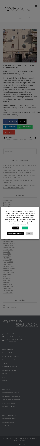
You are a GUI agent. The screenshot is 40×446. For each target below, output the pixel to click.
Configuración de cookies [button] (15, 233)
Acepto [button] (25, 228)
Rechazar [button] (29, 233)
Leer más (16, 228)
